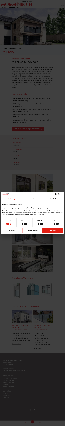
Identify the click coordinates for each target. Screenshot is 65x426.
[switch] (24, 224)
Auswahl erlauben (32, 230)
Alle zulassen (53, 230)
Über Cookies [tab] (54, 199)
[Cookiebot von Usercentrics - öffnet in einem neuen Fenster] (56, 194)
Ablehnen (12, 230)
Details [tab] (32, 199)
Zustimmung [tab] (11, 199)
